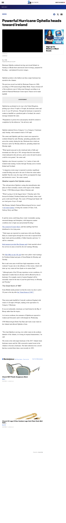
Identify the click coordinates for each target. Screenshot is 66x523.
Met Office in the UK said (13, 255)
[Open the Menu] (2, 2)
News (4, 14)
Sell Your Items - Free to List (22, 359)
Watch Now (59, 2)
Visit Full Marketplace (37, 359)
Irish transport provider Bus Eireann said (14, 244)
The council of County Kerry (11, 227)
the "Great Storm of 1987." (25, 292)
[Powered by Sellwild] (40, 452)
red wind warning (8, 208)
